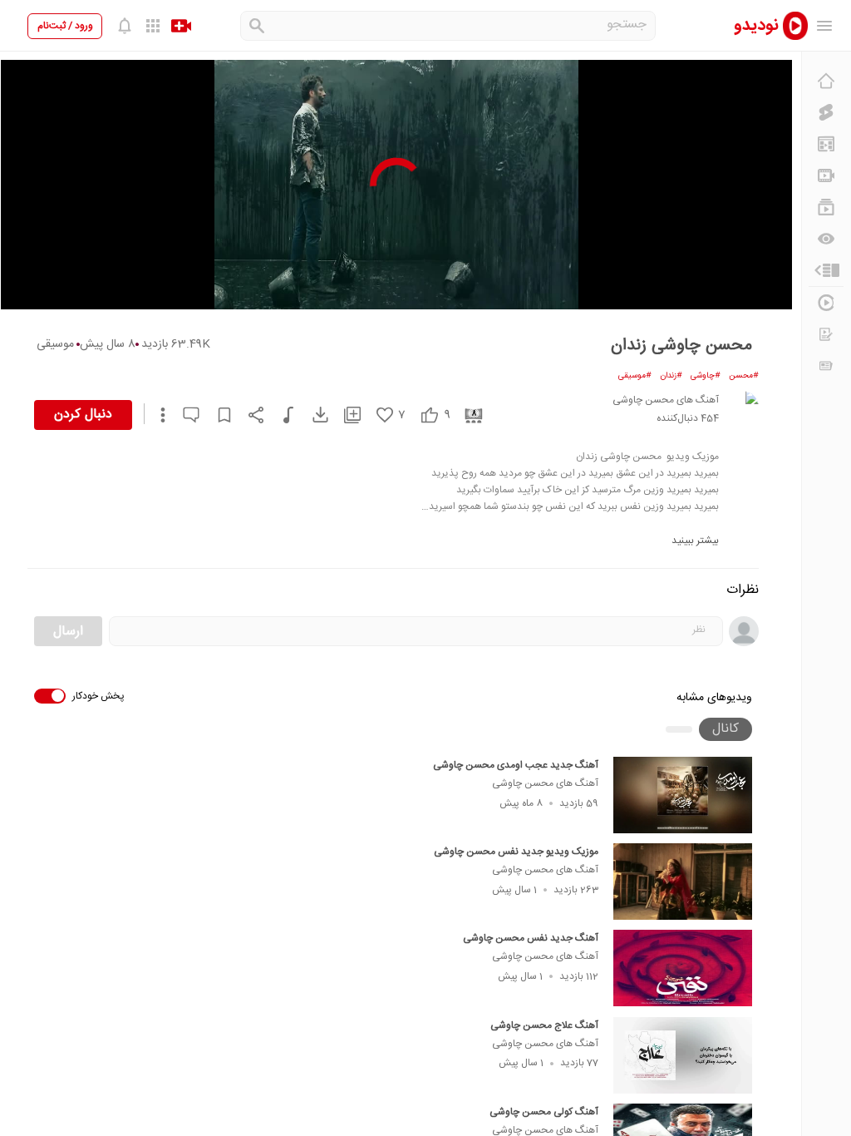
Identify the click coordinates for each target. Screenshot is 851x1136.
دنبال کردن (83, 414)
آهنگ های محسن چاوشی (545, 783)
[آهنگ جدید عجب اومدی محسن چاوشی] (682, 795)
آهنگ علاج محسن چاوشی (544, 1025)
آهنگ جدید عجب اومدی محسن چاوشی (515, 765)
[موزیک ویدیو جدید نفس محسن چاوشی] (682, 881)
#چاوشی (706, 376)
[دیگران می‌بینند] (826, 238)
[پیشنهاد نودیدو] (826, 144)
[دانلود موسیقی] (280, 415)
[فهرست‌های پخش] (826, 207)
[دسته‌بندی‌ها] (826, 270)
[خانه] (826, 80)
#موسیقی (635, 376)
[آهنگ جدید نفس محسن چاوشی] (682, 968)
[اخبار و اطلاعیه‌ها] (826, 366)
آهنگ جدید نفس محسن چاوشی (530, 938)
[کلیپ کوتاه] (826, 112)
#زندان (671, 376)
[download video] (312, 414)
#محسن (744, 376)
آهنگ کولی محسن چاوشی (543, 1112)
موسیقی (55, 344)
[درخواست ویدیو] (826, 334)
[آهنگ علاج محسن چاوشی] (682, 1055)
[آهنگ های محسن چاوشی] (742, 407)
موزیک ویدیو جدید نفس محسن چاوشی (516, 851)
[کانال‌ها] (826, 175)
